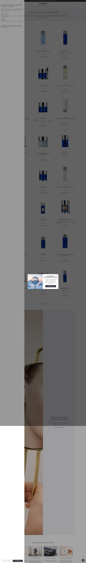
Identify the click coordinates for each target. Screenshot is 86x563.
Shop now (18, 560)
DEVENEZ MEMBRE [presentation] (51, 286)
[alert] (43, 281)
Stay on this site (6, 560)
